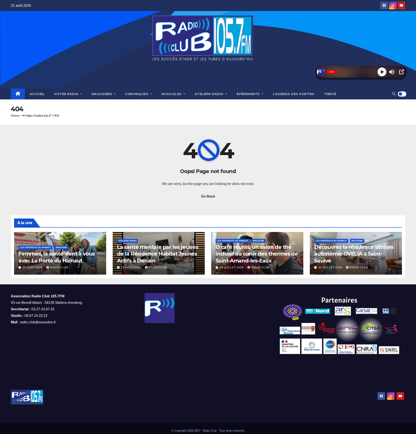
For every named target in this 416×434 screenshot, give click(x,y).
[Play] (381, 71)
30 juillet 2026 (232, 267)
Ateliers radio (210, 94)
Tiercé (330, 94)
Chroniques (137, 94)
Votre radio (67, 94)
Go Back (208, 196)
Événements (249, 94)
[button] (394, 94)
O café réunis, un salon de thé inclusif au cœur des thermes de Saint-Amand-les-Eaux (257, 254)
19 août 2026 (131, 267)
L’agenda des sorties (293, 94)
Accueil (37, 94)
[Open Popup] (401, 72)
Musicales (171, 94)
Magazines (102, 94)
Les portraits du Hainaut (35, 247)
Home (15, 115)
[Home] (18, 94)
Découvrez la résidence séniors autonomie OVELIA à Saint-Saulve (353, 254)
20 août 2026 (33, 267)
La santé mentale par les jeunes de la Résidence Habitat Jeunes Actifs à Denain (157, 254)
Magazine (61, 247)
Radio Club (59, 267)
